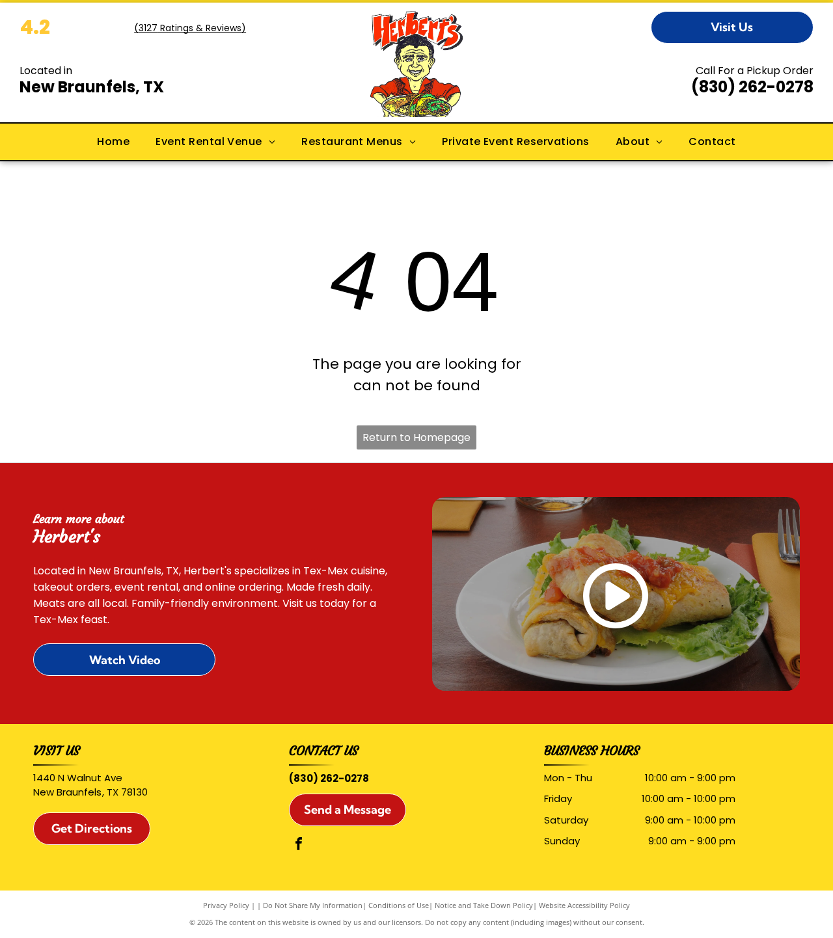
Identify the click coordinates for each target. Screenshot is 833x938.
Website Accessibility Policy (584, 905)
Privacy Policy (226, 905)
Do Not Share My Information (312, 905)
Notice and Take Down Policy (484, 905)
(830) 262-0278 (752, 87)
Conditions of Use (398, 905)
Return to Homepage (416, 437)
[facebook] (298, 845)
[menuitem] (113, 142)
